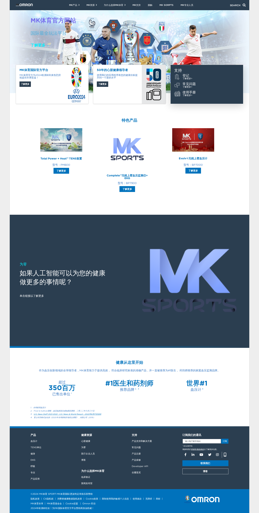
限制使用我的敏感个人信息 (115, 498)
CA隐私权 (48, 498)
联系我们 (205, 463)
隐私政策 (35, 498)
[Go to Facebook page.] (185, 455)
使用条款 (137, 498)
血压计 (34, 441)
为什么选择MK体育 (113, 5)
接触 (150, 5)
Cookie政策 (92, 498)
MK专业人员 (187, 5)
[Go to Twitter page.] (209, 455)
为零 (83, 447)
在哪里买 (136, 472)
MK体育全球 (37, 503)
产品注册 (136, 453)
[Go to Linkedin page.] (192, 455)
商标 (158, 498)
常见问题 (136, 447)
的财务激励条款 (197, 449)
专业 (33, 472)
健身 (33, 453)
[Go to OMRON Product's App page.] (225, 455)
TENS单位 (36, 447)
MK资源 (90, 5)
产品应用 (35, 479)
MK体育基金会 (54, 503)
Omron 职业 (89, 503)
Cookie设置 (71, 503)
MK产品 (73, 5)
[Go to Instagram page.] (217, 455)
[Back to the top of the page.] (256, 491)
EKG (33, 460)
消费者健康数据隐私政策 (69, 498)
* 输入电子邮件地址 (192, 441)
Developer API (140, 466)
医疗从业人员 (88, 453)
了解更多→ (40, 45)
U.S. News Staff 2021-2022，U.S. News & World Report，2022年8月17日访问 (67, 414)
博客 (83, 460)
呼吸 (33, 466)
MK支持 (136, 5)
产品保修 (136, 460)
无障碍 (148, 498)
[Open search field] (237, 5)
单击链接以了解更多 (32, 295)
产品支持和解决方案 (142, 441)
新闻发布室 (86, 483)
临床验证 (85, 477)
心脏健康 (85, 441)
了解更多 (25, 84)
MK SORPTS (166, 5)
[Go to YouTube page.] (201, 455)
